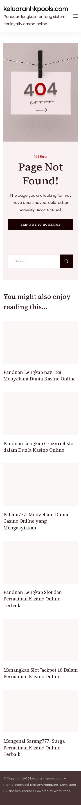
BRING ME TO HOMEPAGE (41, 225)
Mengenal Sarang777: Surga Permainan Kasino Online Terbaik (34, 748)
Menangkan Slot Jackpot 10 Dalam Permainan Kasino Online (40, 673)
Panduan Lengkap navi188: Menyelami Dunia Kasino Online (39, 375)
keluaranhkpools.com (35, 8)
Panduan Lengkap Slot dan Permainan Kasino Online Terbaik (32, 599)
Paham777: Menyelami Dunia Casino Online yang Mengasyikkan (35, 521)
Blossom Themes (21, 791)
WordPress (62, 791)
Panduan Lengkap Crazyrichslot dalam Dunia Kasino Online (39, 446)
